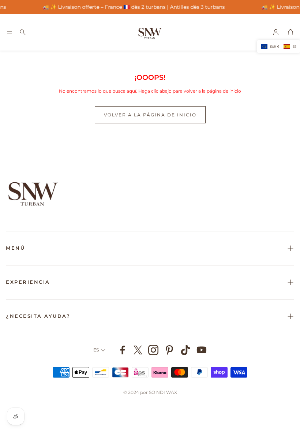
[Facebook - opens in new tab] (122, 350)
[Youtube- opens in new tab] (201, 350)
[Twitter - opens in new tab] (138, 350)
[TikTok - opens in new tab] (185, 350)
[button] (9, 32)
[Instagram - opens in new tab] (153, 350)
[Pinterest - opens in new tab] (169, 350)
